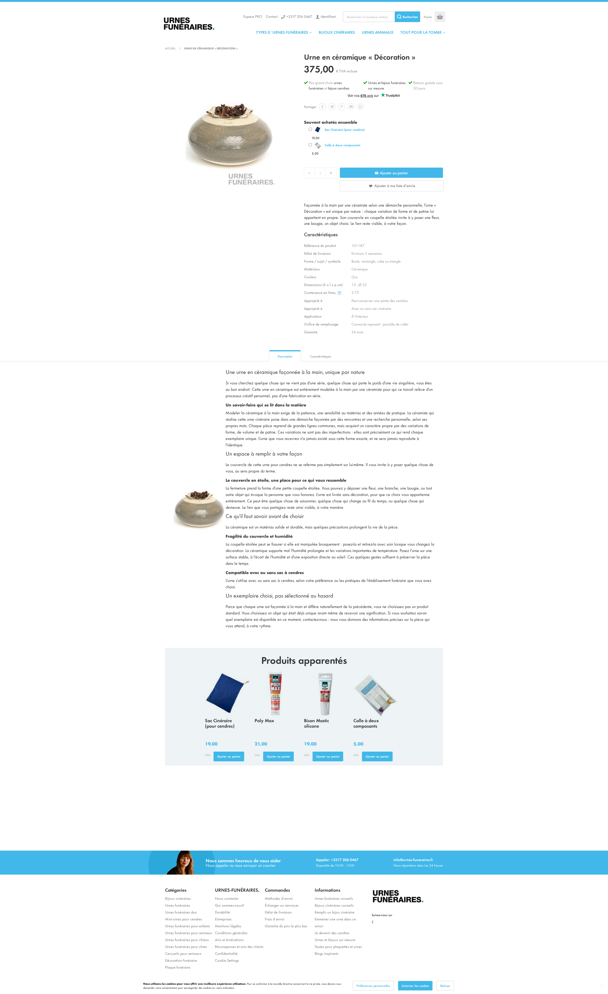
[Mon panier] (440, 16)
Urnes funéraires (177, 905)
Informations (327, 889)
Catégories (175, 889)
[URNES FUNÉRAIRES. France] (198, 22)
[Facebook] (374, 922)
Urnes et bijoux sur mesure (335, 939)
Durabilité (222, 911)
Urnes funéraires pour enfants (187, 925)
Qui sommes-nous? (229, 905)
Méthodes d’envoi (279, 898)
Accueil (170, 48)
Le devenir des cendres (332, 932)
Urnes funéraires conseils (334, 898)
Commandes (277, 889)
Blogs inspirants (326, 953)
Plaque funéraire (177, 967)
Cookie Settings (227, 960)
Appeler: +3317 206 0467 (337, 859)
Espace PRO (252, 16)
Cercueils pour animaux (183, 953)
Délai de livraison (278, 911)
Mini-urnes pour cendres (183, 918)
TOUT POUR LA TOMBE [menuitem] (421, 32)
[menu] (350, 32)
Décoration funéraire (181, 960)
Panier (428, 16)
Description (285, 356)
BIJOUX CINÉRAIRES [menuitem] (337, 32)
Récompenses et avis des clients (239, 946)
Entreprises (223, 918)
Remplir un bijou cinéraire (334, 911)
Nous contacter (226, 898)
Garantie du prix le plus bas (286, 925)
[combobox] (381, 16)
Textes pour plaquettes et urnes (338, 946)
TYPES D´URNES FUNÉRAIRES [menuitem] (282, 32)
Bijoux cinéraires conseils (334, 905)
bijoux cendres (338, 87)
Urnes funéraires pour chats (186, 946)
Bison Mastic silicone (316, 723)
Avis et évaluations (229, 939)
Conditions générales (231, 932)
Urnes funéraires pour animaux (188, 932)
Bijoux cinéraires (178, 898)
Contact (272, 16)
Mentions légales (228, 925)
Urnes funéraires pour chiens (187, 939)
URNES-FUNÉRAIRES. (237, 889)
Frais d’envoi (275, 918)
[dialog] (304, 985)
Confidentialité (226, 953)
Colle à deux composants (343, 145)
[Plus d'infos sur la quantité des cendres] (339, 293)
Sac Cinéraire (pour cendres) (345, 129)
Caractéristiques (320, 356)
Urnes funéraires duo (181, 911)
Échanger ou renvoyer (282, 905)
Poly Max (264, 720)
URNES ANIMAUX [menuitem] (378, 32)
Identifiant (328, 16)
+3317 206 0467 (299, 16)
